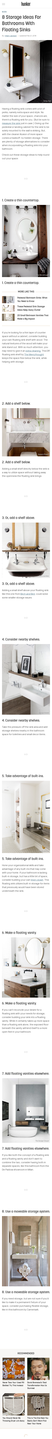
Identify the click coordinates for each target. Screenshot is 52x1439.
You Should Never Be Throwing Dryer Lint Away (13, 1419)
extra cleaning (33, 351)
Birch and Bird (27, 594)
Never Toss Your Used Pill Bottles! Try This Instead (13, 1384)
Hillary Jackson (11, 36)
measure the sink (11, 123)
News (4, 12)
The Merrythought (34, 355)
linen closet (37, 880)
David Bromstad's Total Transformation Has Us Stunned (37, 1385)
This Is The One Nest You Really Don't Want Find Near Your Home (37, 1421)
